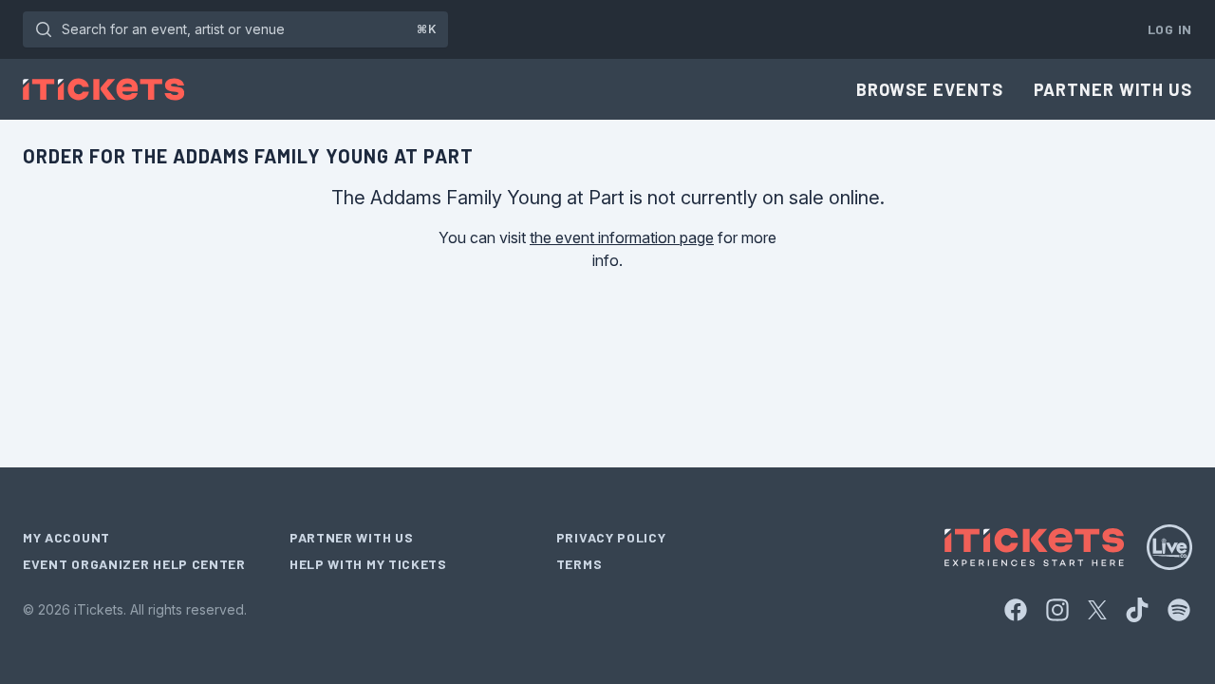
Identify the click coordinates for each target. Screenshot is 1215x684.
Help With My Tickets (368, 564)
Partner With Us (1113, 89)
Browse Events (929, 89)
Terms (579, 564)
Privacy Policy (611, 537)
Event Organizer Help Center (134, 564)
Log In (1170, 29)
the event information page (622, 237)
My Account (66, 537)
